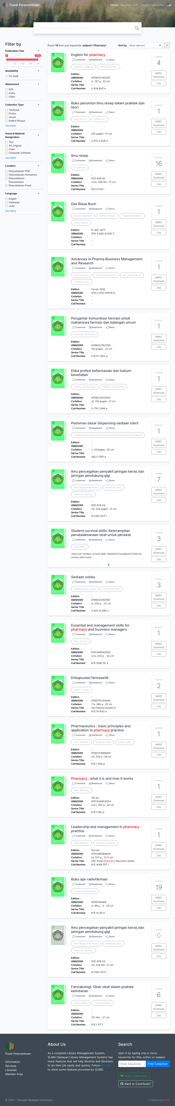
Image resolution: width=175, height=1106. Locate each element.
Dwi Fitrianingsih (103, 1002)
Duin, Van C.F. (80, 119)
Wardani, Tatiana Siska (113, 386)
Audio (12, 93)
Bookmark (97, 59)
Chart (12, 149)
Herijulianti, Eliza (113, 487)
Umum (12, 117)
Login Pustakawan (153, 5)
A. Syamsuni (79, 167)
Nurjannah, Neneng (83, 494)
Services (10, 1066)
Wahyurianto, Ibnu (108, 66)
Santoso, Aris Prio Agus (85, 386)
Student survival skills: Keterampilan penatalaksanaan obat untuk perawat (101, 533)
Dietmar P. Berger (107, 215)
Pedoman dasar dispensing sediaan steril (104, 423)
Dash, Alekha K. (81, 742)
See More (10, 125)
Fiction (12, 113)
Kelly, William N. (81, 790)
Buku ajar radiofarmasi (89, 879)
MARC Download (158, 75)
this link (106, 1065)
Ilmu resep (79, 156)
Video (12, 96)
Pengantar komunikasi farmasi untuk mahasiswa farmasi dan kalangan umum (103, 320)
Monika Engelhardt (83, 215)
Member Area (129, 5)
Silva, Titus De (80, 641)
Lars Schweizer (81, 275)
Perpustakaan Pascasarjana (16, 180)
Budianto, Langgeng (83, 66)
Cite (159, 83)
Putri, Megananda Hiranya (86, 487)
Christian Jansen (82, 282)
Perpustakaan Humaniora (23, 174)
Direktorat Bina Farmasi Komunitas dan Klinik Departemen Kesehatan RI (108, 435)
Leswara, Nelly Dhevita (85, 891)
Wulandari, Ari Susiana (84, 334)
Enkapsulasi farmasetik (90, 678)
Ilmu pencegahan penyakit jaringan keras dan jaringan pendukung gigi (107, 473)
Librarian (11, 1070)
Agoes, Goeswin (81, 689)
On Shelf (13, 76)
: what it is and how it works (102, 778)
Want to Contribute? (138, 1084)
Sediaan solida (83, 577)
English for (88, 55)
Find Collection (157, 1064)
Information (12, 1061)
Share (111, 59)
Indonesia (14, 202)
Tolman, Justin (124, 742)
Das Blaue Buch (83, 204)
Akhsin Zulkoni (81, 1002)
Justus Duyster (81, 222)
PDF (11, 89)
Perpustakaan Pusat (20, 185)
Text (11, 142)
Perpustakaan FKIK (19, 171)
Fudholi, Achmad (111, 589)
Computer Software (20, 152)
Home (114, 5)
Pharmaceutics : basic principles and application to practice (101, 728)
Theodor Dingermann (106, 275)
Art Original (15, 145)
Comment (80, 59)
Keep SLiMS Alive (136, 1076)
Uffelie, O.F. (100, 119)
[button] (109, 564)
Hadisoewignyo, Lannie (85, 589)
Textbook (14, 109)
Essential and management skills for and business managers (100, 627)
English (13, 198)
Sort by (122, 45)
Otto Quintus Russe (132, 275)
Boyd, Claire (79, 546)
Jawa (12, 205)
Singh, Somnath (103, 742)
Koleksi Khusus (17, 120)
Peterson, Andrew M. (106, 842)
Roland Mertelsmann (132, 215)
